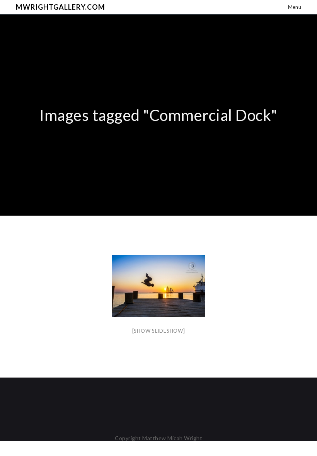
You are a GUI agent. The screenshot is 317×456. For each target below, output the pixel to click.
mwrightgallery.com (60, 7)
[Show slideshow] (158, 331)
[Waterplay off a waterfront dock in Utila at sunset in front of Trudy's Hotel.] (158, 286)
